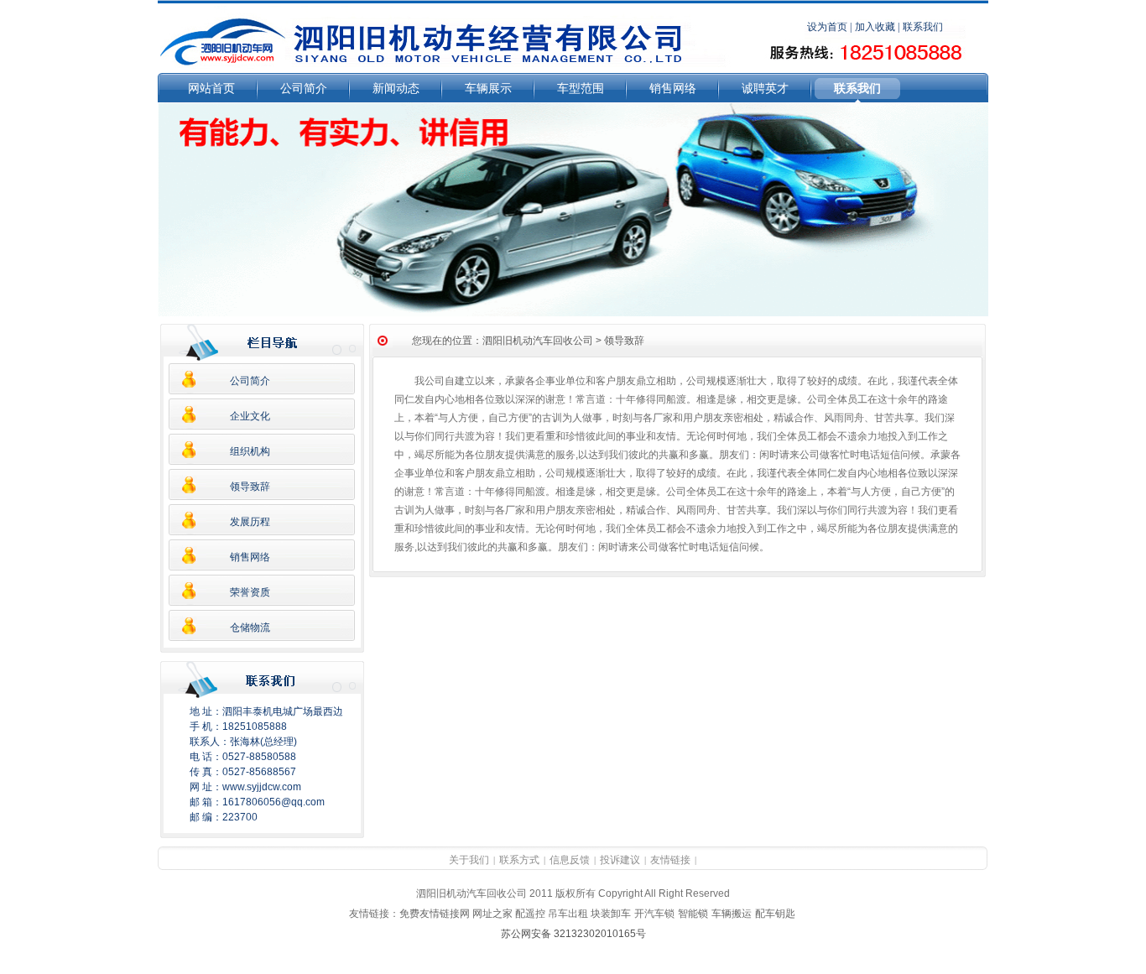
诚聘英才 (765, 88)
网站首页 (211, 88)
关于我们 (469, 860)
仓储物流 (250, 627)
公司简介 (303, 88)
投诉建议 (620, 860)
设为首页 (827, 27)
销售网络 (672, 88)
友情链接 (670, 860)
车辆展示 (488, 88)
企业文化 (250, 416)
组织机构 (250, 451)
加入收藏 (875, 27)
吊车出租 (568, 913)
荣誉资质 (250, 592)
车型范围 (580, 88)
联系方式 (519, 860)
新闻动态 (395, 88)
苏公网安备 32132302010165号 (573, 934)
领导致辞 (250, 486)
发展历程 (250, 522)
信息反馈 (570, 860)
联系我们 (857, 88)
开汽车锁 (654, 913)
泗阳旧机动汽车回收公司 (537, 340)
